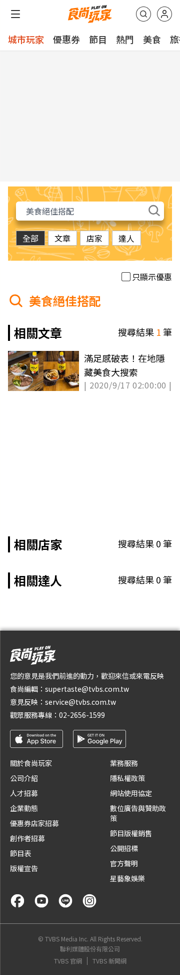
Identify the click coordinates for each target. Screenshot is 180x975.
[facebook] (17, 900)
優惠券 (66, 39)
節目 (98, 39)
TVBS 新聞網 (109, 961)
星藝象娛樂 (127, 878)
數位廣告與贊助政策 (138, 813)
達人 (126, 238)
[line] (65, 900)
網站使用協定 (131, 793)
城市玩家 (26, 39)
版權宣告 (24, 868)
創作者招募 (27, 838)
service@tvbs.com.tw (80, 702)
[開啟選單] (15, 14)
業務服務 (124, 763)
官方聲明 (124, 863)
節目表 (20, 853)
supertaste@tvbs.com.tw (87, 689)
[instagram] (89, 900)
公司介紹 (24, 778)
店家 (94, 238)
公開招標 (124, 848)
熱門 (125, 39)
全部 (30, 238)
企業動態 (24, 808)
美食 (152, 39)
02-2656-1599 (82, 715)
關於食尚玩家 (31, 763)
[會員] (164, 14)
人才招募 (24, 793)
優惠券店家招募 (34, 823)
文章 (62, 238)
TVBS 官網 (68, 961)
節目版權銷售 (131, 833)
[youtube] (41, 900)
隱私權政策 (127, 778)
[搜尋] (143, 14)
